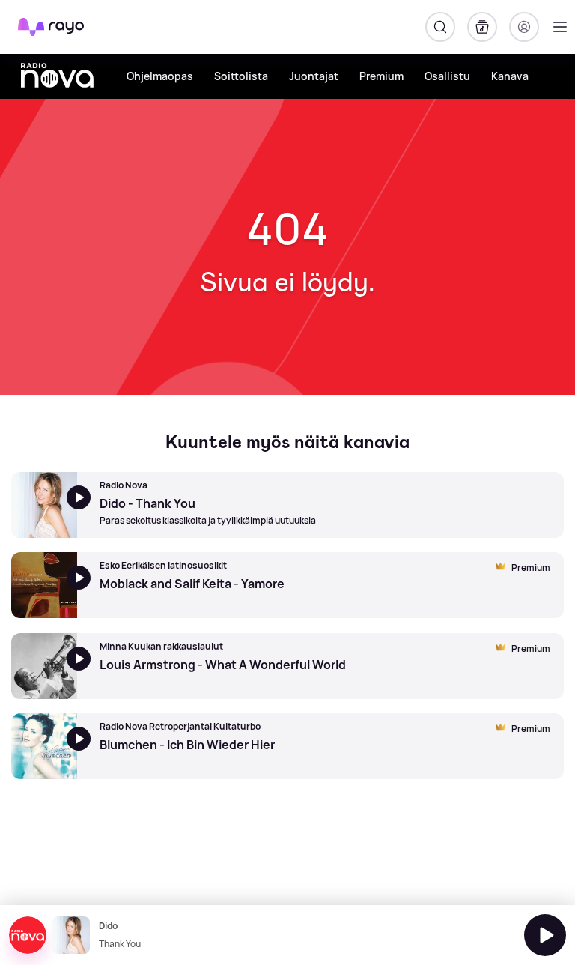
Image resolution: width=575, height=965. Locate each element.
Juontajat (313, 76)
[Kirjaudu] (524, 27)
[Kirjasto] (482, 27)
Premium (381, 76)
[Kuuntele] (545, 935)
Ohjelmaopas (160, 76)
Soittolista (241, 76)
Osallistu (447, 76)
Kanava (510, 76)
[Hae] (440, 27)
